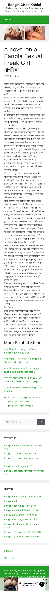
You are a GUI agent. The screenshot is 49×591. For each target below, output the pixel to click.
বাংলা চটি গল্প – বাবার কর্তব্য (18, 401)
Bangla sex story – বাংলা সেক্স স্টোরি (20, 519)
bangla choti (11, 501)
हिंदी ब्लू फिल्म (9, 557)
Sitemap (8, 551)
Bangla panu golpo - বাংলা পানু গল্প (24, 397)
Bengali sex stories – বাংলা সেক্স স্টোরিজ (22, 532)
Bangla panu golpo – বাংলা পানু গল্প (20, 515)
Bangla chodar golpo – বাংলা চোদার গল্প (22, 496)
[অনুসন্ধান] (41, 422)
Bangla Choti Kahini (24, 5)
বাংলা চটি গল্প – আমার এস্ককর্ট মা (20, 405)
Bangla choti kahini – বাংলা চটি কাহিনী (21, 510)
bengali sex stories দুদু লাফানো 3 (20, 453)
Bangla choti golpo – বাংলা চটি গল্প (20, 505)
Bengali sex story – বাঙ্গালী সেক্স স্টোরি (21, 536)
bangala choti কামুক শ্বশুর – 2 (18, 466)
